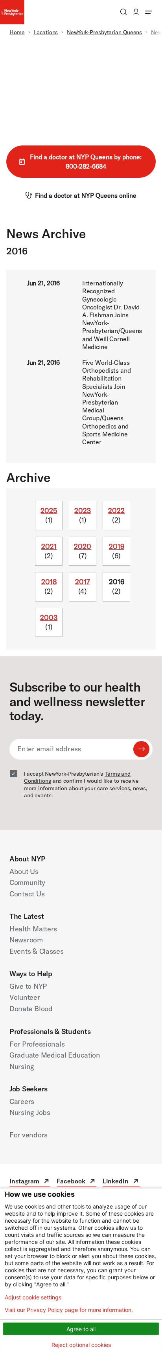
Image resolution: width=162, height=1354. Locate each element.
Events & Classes (36, 951)
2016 (116, 581)
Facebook (76, 1182)
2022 (116, 510)
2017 (82, 581)
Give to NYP (28, 986)
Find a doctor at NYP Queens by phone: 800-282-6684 (86, 161)
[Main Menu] (149, 12)
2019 (116, 546)
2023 (82, 510)
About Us (24, 871)
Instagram (29, 1182)
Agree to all (81, 1329)
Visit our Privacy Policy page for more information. (69, 1310)
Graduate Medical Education (54, 1055)
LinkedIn (121, 1182)
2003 (48, 617)
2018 (49, 581)
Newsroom (26, 939)
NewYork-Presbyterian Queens (104, 32)
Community (27, 882)
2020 (82, 546)
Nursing (21, 1066)
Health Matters (33, 928)
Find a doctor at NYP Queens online (85, 195)
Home (17, 32)
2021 (49, 546)
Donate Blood (31, 1008)
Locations (45, 32)
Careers (21, 1101)
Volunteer (24, 997)
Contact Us (26, 893)
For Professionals (36, 1044)
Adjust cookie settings (33, 1297)
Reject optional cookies (81, 1344)
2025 (48, 510)
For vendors (28, 1134)
